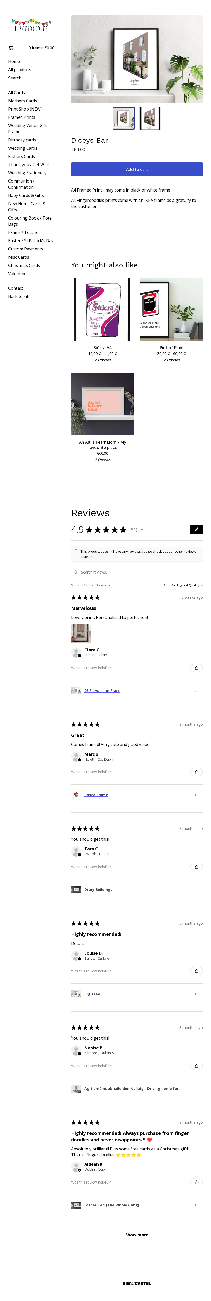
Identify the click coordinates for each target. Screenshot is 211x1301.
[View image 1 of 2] (124, 118)
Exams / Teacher (24, 232)
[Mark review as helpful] (196, 668)
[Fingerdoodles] (31, 24)
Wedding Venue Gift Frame (27, 128)
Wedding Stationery (27, 173)
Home (14, 61)
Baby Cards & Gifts (26, 195)
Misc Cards (18, 257)
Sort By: (170, 585)
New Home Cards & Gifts (27, 207)
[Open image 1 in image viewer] (137, 59)
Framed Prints (21, 117)
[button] (142, 529)
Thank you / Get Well (28, 164)
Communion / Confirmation (21, 184)
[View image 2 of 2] (150, 118)
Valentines (18, 273)
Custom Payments (25, 249)
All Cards (16, 92)
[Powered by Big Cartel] (137, 1283)
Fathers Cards (21, 156)
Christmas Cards (24, 265)
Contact (15, 288)
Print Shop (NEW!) (25, 109)
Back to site (19, 296)
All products (19, 69)
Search (14, 78)
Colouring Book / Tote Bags (30, 221)
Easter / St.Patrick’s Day (31, 240)
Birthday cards (22, 140)
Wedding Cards (22, 148)
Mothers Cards (22, 101)
